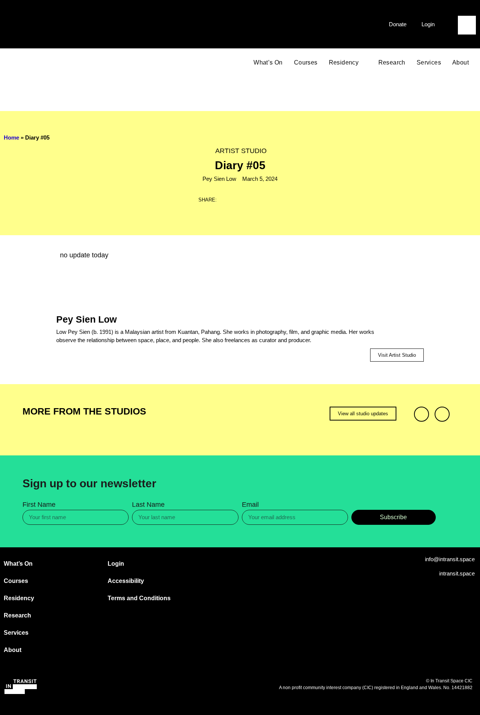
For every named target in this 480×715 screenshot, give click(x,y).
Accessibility (126, 581)
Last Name (148, 504)
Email (250, 504)
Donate (397, 24)
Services (429, 63)
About (460, 63)
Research (391, 63)
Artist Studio (241, 151)
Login (428, 24)
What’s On (268, 63)
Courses (306, 63)
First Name (39, 504)
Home (11, 137)
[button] (467, 11)
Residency (344, 63)
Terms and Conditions (139, 598)
